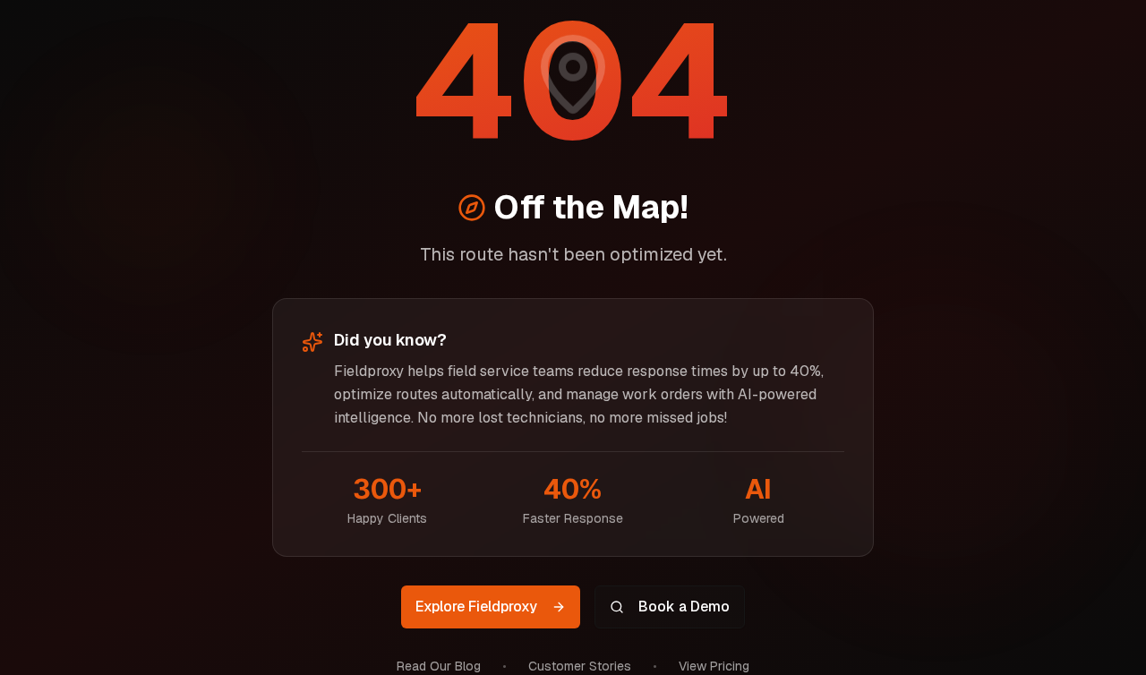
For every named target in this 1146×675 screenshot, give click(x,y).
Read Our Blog (439, 666)
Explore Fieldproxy (476, 606)
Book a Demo (684, 606)
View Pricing (714, 666)
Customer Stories (579, 666)
